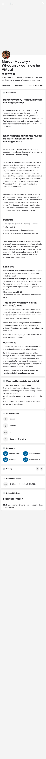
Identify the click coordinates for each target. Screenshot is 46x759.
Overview (6, 85)
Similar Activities (35, 85)
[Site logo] (10, 3)
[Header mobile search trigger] (43, 3)
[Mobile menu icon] (3, 3)
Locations (19, 85)
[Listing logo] (6, 55)
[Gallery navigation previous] (38, 469)
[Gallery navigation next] (42, 469)
